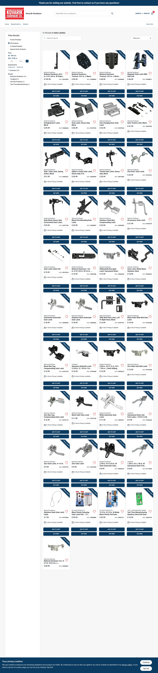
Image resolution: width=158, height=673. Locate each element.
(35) (18, 76)
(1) (20, 84)
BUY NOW (56, 96)
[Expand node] (8, 70)
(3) (14, 79)
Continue (146, 662)
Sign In (138, 13)
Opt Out (146, 669)
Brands (25, 24)
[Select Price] (27, 61)
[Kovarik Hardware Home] (14, 13)
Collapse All (11, 67)
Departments (15, 24)
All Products (14, 43)
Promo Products (15, 39)
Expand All (20, 67)
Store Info (149, 24)
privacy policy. (127, 665)
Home (7, 24)
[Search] (112, 13)
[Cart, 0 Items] (152, 13)
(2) (17, 82)
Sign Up (147, 13)
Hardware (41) (14, 70)
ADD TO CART (56, 91)
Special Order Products (18, 49)
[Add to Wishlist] (66, 73)
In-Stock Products (16, 46)
